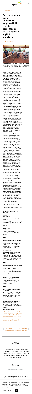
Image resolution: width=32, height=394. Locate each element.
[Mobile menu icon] (4, 3)
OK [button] (16, 390)
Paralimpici (8, 10)
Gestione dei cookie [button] (7, 390)
